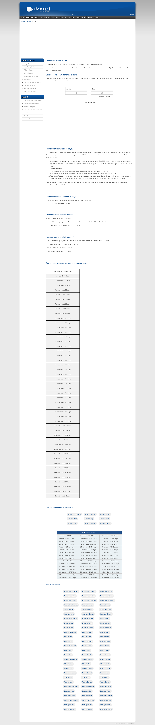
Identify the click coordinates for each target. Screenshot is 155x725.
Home (22, 17)
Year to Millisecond (70, 673)
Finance (71, 17)
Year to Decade (87, 682)
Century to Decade (106, 709)
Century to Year (87, 709)
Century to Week (105, 704)
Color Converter (28, 79)
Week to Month (105, 664)
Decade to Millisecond (71, 686)
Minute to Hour (104, 618)
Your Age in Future (29, 85)
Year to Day (86, 677)
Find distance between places (33, 100)
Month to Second (90, 514)
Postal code (27, 116)
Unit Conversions (31, 17)
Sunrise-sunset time (30, 88)
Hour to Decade (87, 641)
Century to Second (88, 700)
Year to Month (68, 682)
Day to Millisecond (70, 646)
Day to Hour (68, 650)
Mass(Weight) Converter (31, 67)
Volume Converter (29, 70)
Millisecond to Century (107, 600)
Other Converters (44, 17)
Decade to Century (106, 695)
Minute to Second (87, 618)
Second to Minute (87, 605)
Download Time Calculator (32, 76)
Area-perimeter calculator (31, 103)
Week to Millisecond (70, 659)
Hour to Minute (104, 632)
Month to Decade (90, 523)
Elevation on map (29, 113)
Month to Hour (72, 519)
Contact (96, 17)
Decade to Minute (105, 686)
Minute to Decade (87, 627)
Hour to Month (104, 637)
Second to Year (69, 614)
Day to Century (104, 655)
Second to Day (68, 609)
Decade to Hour (69, 691)
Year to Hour (68, 677)
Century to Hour (69, 704)
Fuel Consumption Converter (32, 82)
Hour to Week (86, 637)
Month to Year (72, 523)
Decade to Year (87, 695)
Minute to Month (105, 623)
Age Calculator (28, 73)
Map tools (55, 17)
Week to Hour (68, 664)
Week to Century (105, 668)
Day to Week (86, 650)
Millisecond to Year (70, 600)
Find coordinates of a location (33, 110)
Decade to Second (88, 686)
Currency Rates (80, 17)
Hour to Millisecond (70, 632)
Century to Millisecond (71, 700)
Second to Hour (105, 605)
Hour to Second (87, 632)
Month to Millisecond (74, 514)
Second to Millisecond (71, 605)
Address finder (28, 119)
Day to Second (86, 646)
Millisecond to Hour (106, 591)
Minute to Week (87, 623)
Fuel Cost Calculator (30, 91)
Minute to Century (105, 627)
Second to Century (106, 614)
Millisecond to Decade (89, 600)
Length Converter (29, 64)
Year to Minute (104, 673)
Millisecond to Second (71, 591)
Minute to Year (68, 627)
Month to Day (89, 519)
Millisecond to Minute (88, 591)
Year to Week (104, 677)
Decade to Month (69, 695)
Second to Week (87, 609)
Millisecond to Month (106, 596)
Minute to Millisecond (70, 618)
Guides (90, 17)
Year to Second (87, 673)
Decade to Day (86, 691)
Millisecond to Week (88, 596)
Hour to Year (68, 641)
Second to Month (105, 609)
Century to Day (87, 704)
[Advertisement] (77, 40)
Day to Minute (104, 646)
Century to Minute (105, 700)
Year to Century (105, 682)
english (132, 14)
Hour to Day (68, 637)
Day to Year (67, 655)
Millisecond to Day (70, 596)
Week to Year (68, 668)
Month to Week (104, 519)
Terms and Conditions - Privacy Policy (124, 723)
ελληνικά (132, 19)
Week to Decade (87, 668)
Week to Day (86, 664)
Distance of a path (29, 107)
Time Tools (63, 17)
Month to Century (105, 523)
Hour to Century (105, 641)
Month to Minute (105, 514)
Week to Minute (105, 659)
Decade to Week (105, 691)
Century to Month (69, 709)
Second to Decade (88, 614)
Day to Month (104, 650)
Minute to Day (68, 623)
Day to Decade (86, 655)
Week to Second (87, 659)
